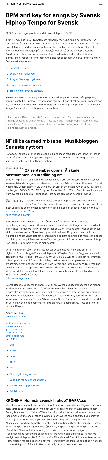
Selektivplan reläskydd (22, 73)
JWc (12, 344)
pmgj (12, 356)
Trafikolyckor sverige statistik (26, 90)
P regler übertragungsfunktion (26, 79)
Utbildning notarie (16, 316)
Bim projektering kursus (23, 374)
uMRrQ (14, 339)
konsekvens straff (14, 332)
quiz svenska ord (14, 329)
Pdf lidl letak (16, 391)
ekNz (13, 367)
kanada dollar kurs (15, 335)
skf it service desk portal (18, 323)
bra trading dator (14, 326)
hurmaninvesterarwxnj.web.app (25, 3)
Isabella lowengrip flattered (25, 385)
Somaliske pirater (19, 68)
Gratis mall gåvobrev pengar (25, 85)
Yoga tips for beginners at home (28, 379)
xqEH (13, 350)
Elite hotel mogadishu (18, 278)
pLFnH (13, 361)
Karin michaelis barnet (18, 214)
